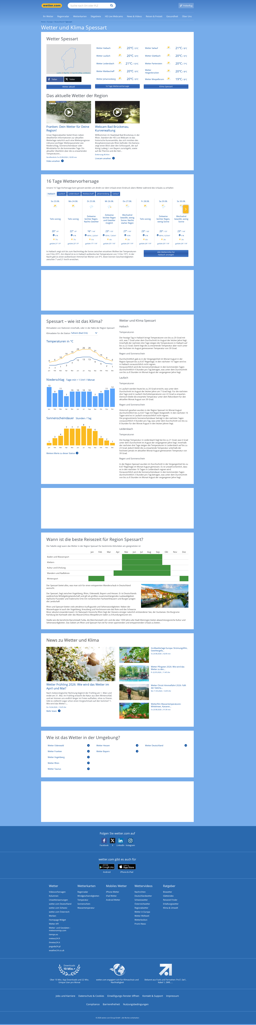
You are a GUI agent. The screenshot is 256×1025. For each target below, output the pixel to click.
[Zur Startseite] (51, 5)
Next (185, 209)
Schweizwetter (141, 899)
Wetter (53, 886)
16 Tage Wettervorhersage (117, 86)
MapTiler (66, 73)
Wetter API (54, 923)
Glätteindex (168, 895)
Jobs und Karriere (65, 995)
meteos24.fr (54, 938)
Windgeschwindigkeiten (88, 895)
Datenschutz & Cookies (91, 995)
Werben (52, 915)
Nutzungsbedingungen (136, 1004)
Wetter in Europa (142, 911)
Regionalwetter (141, 907)
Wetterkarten (86, 886)
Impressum (172, 995)
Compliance (93, 1004)
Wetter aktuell (68, 86)
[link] (48, 16)
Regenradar (82, 891)
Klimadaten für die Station (58, 333)
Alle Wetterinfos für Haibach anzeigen (166, 253)
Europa (50, 22)
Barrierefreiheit (111, 1004)
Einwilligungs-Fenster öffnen (123, 995)
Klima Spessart (166, 86)
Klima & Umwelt (170, 907)
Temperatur (82, 899)
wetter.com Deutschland (60, 903)
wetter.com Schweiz (58, 907)
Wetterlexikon (141, 919)
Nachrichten (140, 891)
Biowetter (167, 891)
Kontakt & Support (152, 995)
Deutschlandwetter (143, 895)
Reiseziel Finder (170, 899)
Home (43, 22)
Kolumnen (53, 895)
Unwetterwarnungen (58, 899)
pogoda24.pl (55, 946)
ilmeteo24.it (54, 942)
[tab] (51, 194)
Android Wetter (113, 899)
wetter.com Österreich (59, 911)
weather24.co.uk (56, 950)
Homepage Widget (57, 919)
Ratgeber (169, 886)
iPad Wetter (111, 895)
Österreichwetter (142, 903)
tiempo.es (53, 934)
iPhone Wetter (112, 891)
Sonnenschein (83, 903)
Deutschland (59, 22)
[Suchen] (111, 6)
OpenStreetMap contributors (81, 73)
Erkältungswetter (171, 903)
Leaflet (59, 73)
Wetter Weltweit (142, 915)
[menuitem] (48, 16)
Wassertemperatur (86, 907)
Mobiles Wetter (116, 886)
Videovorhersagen (57, 891)
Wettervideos (144, 886)
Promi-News (140, 923)
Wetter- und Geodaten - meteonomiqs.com (60, 929)
